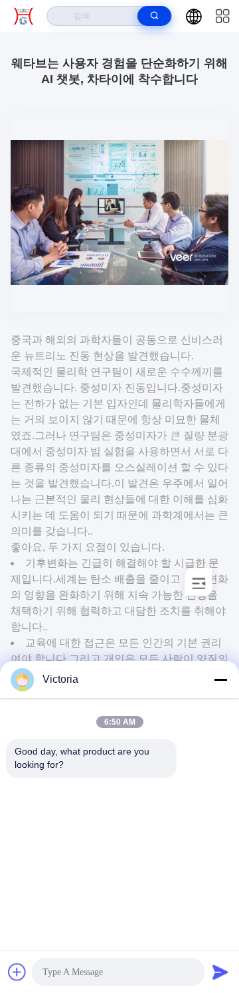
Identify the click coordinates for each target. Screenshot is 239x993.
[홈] (23, 16)
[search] (154, 16)
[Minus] (220, 679)
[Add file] (17, 971)
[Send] (220, 971)
